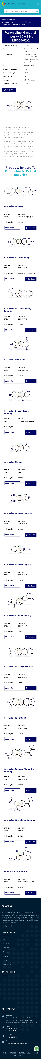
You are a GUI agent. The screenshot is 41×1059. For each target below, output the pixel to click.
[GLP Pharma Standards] (13, 3)
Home (4, 20)
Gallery (5, 956)
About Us (6, 943)
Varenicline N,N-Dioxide (15, 359)
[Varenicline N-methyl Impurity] (20, 105)
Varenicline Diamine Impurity (17, 615)
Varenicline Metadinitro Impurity (19, 820)
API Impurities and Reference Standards (17, 22)
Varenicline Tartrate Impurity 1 (19, 513)
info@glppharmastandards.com (16, 1043)
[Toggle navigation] (38, 4)
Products (11, 20)
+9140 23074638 (11, 1037)
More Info (9, 228)
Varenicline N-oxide (13, 462)
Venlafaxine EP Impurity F (16, 871)
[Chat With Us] (36, 1048)
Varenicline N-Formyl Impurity (18, 666)
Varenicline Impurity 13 (15, 718)
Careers (5, 960)
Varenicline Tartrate (13, 206)
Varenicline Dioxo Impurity (16, 257)
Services (6, 948)
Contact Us (7, 965)
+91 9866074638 (11, 1029)
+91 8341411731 (11, 1031)
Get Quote (31, 228)
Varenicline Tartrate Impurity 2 (19, 564)
